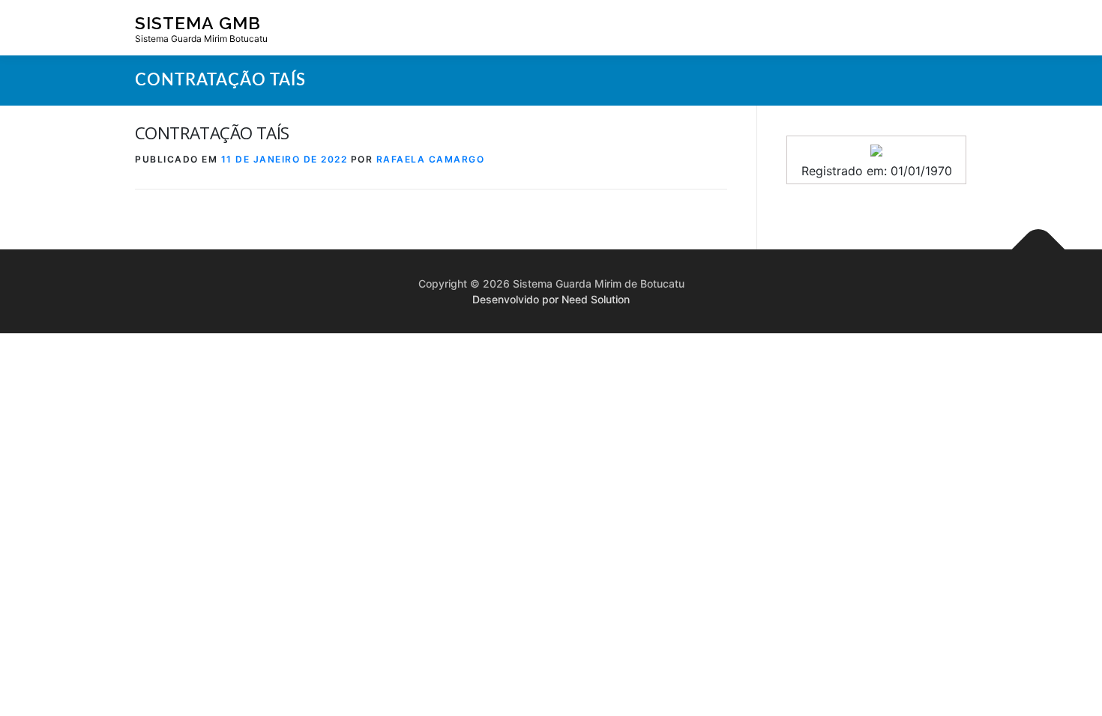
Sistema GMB (198, 23)
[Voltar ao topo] (1038, 249)
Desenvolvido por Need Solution (551, 299)
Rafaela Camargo (430, 159)
